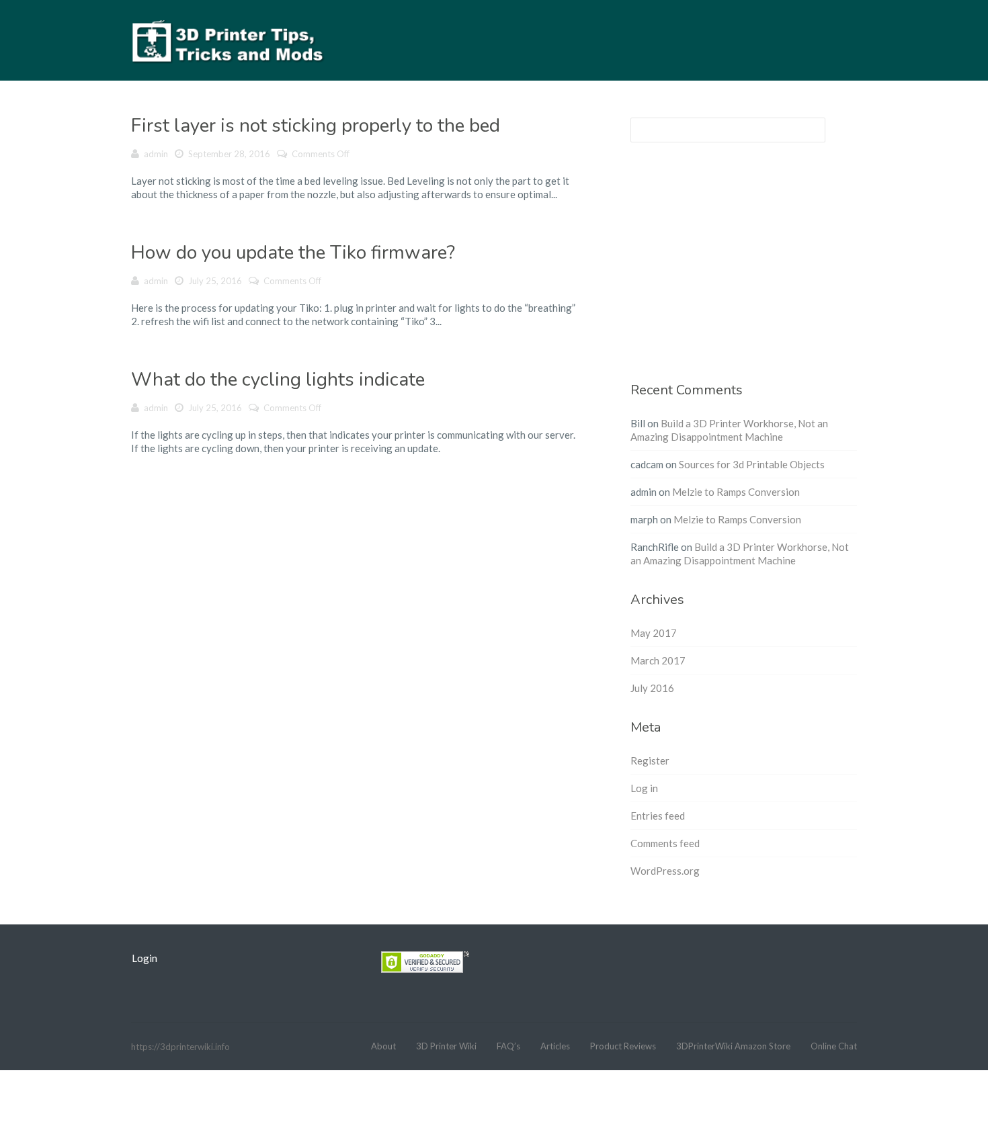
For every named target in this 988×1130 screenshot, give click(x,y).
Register (649, 760)
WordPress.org (665, 871)
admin (156, 153)
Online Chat (834, 1046)
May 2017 (653, 633)
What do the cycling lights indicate (278, 379)
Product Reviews (623, 1046)
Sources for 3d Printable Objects (752, 464)
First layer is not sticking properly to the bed (315, 125)
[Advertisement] (744, 270)
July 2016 (652, 688)
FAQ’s (508, 1046)
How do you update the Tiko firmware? (293, 252)
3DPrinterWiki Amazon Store (733, 1046)
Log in (644, 788)
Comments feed (665, 843)
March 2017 (658, 660)
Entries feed (657, 816)
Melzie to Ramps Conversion (736, 492)
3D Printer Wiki (446, 1046)
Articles (555, 1046)
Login (144, 958)
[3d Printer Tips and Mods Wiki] (228, 40)
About (383, 1046)
